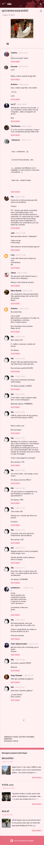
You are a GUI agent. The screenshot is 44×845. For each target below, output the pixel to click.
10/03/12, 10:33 (26, 126)
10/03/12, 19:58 (20, 255)
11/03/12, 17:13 (20, 548)
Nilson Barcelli (16, 291)
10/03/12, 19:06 (20, 233)
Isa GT (13, 104)
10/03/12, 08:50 (22, 104)
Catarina (14, 53)
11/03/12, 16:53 (20, 376)
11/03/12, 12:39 (23, 308)
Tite (12, 197)
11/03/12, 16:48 (20, 358)
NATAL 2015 (8, 784)
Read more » (37, 778)
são (9, 4)
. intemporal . (15, 140)
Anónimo (14, 308)
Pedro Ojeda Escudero (19, 644)
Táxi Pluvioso (16, 126)
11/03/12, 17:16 (20, 568)
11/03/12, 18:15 (20, 620)
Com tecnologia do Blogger (23, 841)
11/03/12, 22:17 (20, 687)
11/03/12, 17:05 (20, 470)
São (12, 337)
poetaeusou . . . (16, 588)
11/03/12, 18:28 (20, 660)
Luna (12, 255)
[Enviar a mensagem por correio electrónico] (7, 45)
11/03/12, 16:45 (20, 336)
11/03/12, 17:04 (20, 438)
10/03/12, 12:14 (26, 140)
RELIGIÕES (7, 758)
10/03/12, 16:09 (19, 197)
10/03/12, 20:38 (22, 273)
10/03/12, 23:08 (27, 291)
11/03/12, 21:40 (28, 675)
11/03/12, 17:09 (20, 508)
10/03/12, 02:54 (23, 66)
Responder (15, 62)
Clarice (13, 273)
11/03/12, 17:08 (20, 488)
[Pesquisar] (40, 4)
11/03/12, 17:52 (28, 588)
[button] (40, 11)
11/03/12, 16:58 (20, 412)
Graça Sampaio (16, 675)
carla (12, 233)
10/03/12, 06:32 (23, 84)
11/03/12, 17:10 (20, 530)
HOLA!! (5, 811)
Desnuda (14, 66)
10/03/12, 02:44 (23, 53)
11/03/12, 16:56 (20, 394)
